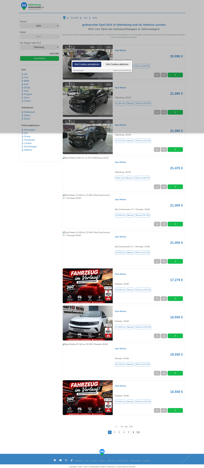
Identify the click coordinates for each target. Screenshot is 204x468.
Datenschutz (135, 461)
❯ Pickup (26, 136)
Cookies (146, 461)
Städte (102, 461)
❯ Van (24, 133)
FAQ (87, 461)
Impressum (123, 461)
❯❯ (138, 432)
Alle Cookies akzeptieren (87, 64)
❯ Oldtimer (26, 150)
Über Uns (111, 461)
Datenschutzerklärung (122, 70)
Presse (94, 461)
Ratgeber (78, 461)
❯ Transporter (28, 140)
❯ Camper (26, 143)
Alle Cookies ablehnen (117, 64)
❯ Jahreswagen (29, 146)
